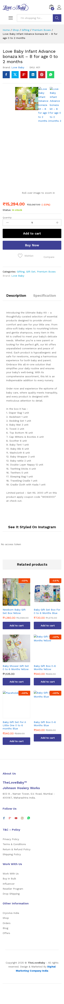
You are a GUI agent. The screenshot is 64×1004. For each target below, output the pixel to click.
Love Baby (17, 67)
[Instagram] (22, 818)
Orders (6, 923)
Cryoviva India (11, 913)
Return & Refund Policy (16, 849)
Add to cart (32, 233)
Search (57, 18)
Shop (6, 918)
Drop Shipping (11, 893)
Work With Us (11, 873)
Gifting (21, 271)
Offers (6, 933)
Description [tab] (16, 295)
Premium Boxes (46, 271)
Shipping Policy (12, 854)
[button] (49, 257)
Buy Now (32, 245)
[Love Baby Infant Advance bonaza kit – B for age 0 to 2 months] (6, 74)
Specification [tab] (44, 295)
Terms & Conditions (14, 844)
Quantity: (7, 218)
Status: (7, 209)
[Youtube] (16, 818)
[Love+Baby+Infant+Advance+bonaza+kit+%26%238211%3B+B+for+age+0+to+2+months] (15, 74)
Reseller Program (13, 888)
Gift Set (30, 271)
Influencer (9, 883)
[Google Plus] (10, 818)
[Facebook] (4, 818)
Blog (5, 928)
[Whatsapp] (28, 818)
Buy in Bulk (9, 878)
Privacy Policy (11, 839)
